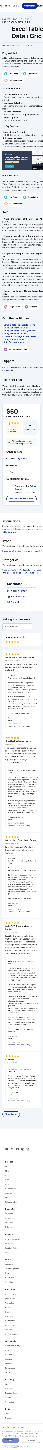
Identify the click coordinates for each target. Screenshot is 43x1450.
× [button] (40, 1426)
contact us (7, 370)
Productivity (24, 570)
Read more (6, 1436)
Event (37, 551)
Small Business (31, 572)
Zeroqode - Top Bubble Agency (26, 487)
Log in (16, 5)
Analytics (37, 570)
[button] (21, 1446)
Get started (29, 5)
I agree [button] (11, 1440)
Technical (17, 572)
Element (28, 551)
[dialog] (21, 1437)
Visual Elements (9, 570)
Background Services (11, 551)
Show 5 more (11, 1114)
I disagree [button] (31, 1440)
